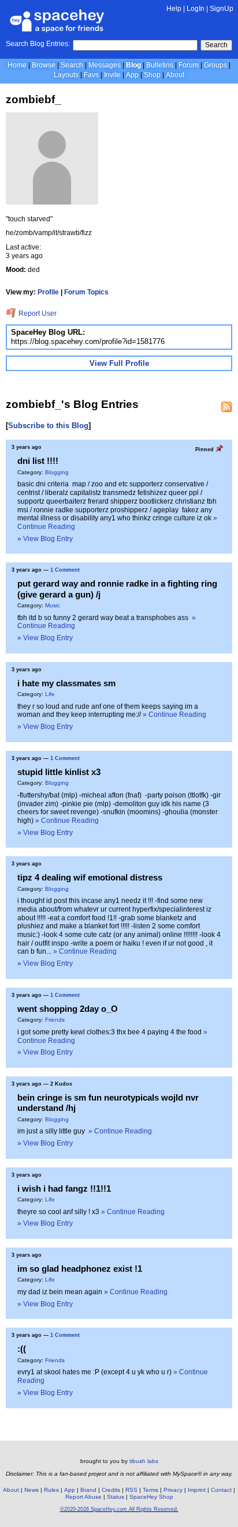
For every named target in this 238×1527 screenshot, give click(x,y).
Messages (104, 65)
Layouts (66, 75)
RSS (131, 1490)
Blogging (57, 472)
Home (17, 65)
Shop (152, 75)
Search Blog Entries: (38, 44)
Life (50, 694)
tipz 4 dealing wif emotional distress (89, 877)
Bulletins (159, 65)
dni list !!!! (37, 461)
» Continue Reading (174, 714)
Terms (150, 1490)
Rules (51, 1490)
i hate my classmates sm (66, 683)
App (132, 75)
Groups (215, 65)
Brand (88, 1490)
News (31, 1490)
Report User (37, 313)
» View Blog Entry (45, 539)
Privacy (173, 1490)
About (175, 75)
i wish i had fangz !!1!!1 (64, 1188)
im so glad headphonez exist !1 (79, 1268)
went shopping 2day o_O (67, 1009)
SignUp (221, 9)
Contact (221, 1490)
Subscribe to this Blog (48, 425)
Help (173, 9)
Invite (112, 75)
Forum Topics (86, 292)
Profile (48, 292)
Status (115, 1497)
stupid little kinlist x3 (59, 772)
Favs (91, 75)
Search (216, 45)
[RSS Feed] (226, 407)
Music (52, 605)
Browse (43, 65)
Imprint (197, 1490)
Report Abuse (83, 1497)
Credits (111, 1490)
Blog (133, 65)
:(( (21, 1349)
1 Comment (65, 570)
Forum (188, 65)
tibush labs (143, 1461)
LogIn (195, 9)
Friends (55, 1019)
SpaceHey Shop (151, 1497)
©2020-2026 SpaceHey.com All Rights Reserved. (119, 1509)
